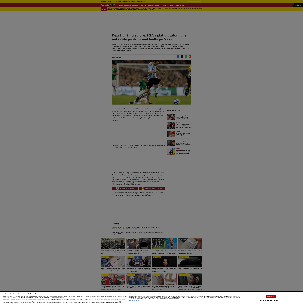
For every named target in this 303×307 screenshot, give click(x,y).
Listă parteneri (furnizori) (134, 300)
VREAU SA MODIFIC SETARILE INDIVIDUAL (270, 300)
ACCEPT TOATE (270, 296)
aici (120, 301)
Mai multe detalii (60, 297)
